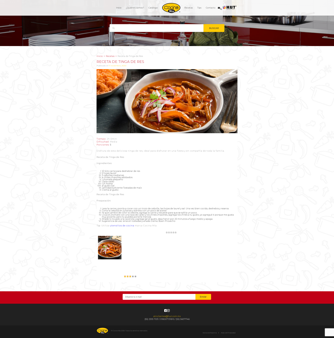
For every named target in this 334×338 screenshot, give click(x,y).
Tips (199, 8)
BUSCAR (214, 28)
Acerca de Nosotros (210, 333)
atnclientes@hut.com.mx (167, 316)
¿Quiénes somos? (135, 8)
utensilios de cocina (122, 225)
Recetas (188, 8)
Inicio (118, 8)
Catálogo (153, 8)
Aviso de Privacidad (228, 333)
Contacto (210, 8)
